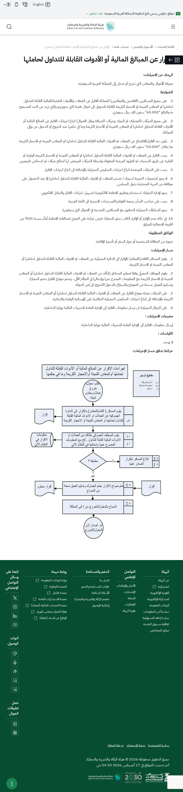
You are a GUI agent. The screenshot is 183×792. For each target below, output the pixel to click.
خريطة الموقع (116, 745)
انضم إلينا (163, 586)
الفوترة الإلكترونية (159, 593)
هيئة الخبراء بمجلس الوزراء (52, 611)
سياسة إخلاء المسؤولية (156, 618)
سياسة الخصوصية (158, 745)
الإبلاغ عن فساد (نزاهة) (53, 618)
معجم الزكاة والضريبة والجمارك (91, 599)
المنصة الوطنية (58, 586)
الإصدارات (129, 592)
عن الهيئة (163, 580)
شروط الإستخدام (136, 745)
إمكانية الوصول (100, 605)
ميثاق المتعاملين (159, 630)
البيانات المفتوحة (159, 605)
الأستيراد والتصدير (143, 47)
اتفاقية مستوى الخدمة (156, 624)
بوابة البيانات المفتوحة (54, 580)
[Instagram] (15, 606)
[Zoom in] (15, 689)
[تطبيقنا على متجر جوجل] (15, 732)
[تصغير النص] (15, 680)
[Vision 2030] (133, 777)
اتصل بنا (104, 580)
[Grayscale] (15, 653)
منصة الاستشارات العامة (52, 599)
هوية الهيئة (129, 611)
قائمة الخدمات (165, 47)
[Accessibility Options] (7, 4)
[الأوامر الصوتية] (15, 662)
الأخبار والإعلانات (125, 586)
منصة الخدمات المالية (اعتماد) (49, 605)
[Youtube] (15, 624)
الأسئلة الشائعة (100, 593)
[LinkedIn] (15, 615)
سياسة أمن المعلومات (156, 611)
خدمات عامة (121, 47)
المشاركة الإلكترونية (158, 599)
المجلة (131, 598)
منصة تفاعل (59, 593)
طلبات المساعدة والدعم (95, 586)
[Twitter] (15, 597)
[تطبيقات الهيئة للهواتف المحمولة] (16, 4)
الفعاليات (130, 604)
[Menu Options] (11, 783)
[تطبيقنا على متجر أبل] (15, 723)
